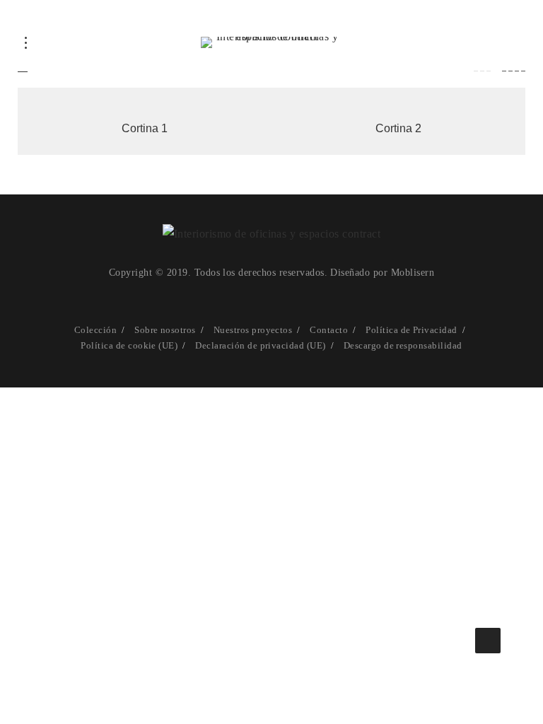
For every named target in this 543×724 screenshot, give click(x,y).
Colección (95, 330)
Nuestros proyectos (253, 330)
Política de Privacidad (411, 330)
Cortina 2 (398, 128)
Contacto (329, 330)
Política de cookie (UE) (129, 345)
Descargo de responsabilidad (403, 345)
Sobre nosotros (165, 330)
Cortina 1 (145, 128)
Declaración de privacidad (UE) (260, 345)
